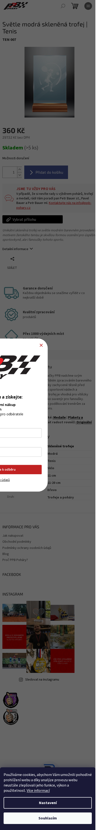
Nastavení (48, 802)
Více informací (38, 790)
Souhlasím (47, 818)
